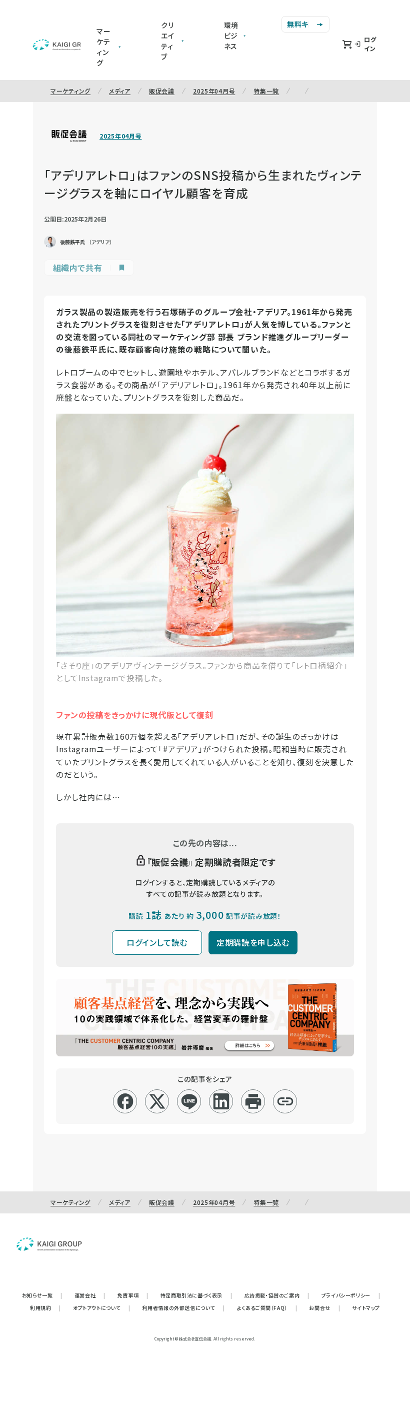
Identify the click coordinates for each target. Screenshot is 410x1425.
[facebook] (125, 1101)
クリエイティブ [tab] (167, 41)
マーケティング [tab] (103, 47)
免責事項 (133, 1295)
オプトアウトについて (101, 1307)
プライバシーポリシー (351, 1295)
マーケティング (70, 91)
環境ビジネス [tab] (231, 35)
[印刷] (253, 1101)
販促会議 (161, 91)
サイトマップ (366, 1307)
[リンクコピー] (285, 1101)
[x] (157, 1101)
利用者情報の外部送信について (183, 1307)
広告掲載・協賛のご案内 (277, 1295)
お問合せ (324, 1307)
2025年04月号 (214, 91)
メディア (119, 91)
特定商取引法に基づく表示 (196, 1295)
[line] (189, 1101)
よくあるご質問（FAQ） (267, 1307)
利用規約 (45, 1307)
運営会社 (90, 1295)
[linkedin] (221, 1101)
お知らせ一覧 (42, 1295)
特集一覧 (266, 91)
